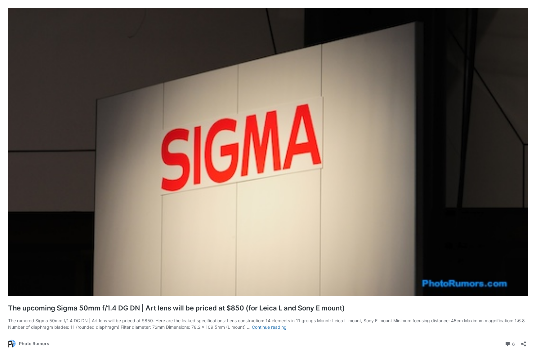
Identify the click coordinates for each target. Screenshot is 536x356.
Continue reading (269, 327)
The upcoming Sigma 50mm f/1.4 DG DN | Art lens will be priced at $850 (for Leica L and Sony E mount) (176, 308)
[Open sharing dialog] (523, 342)
